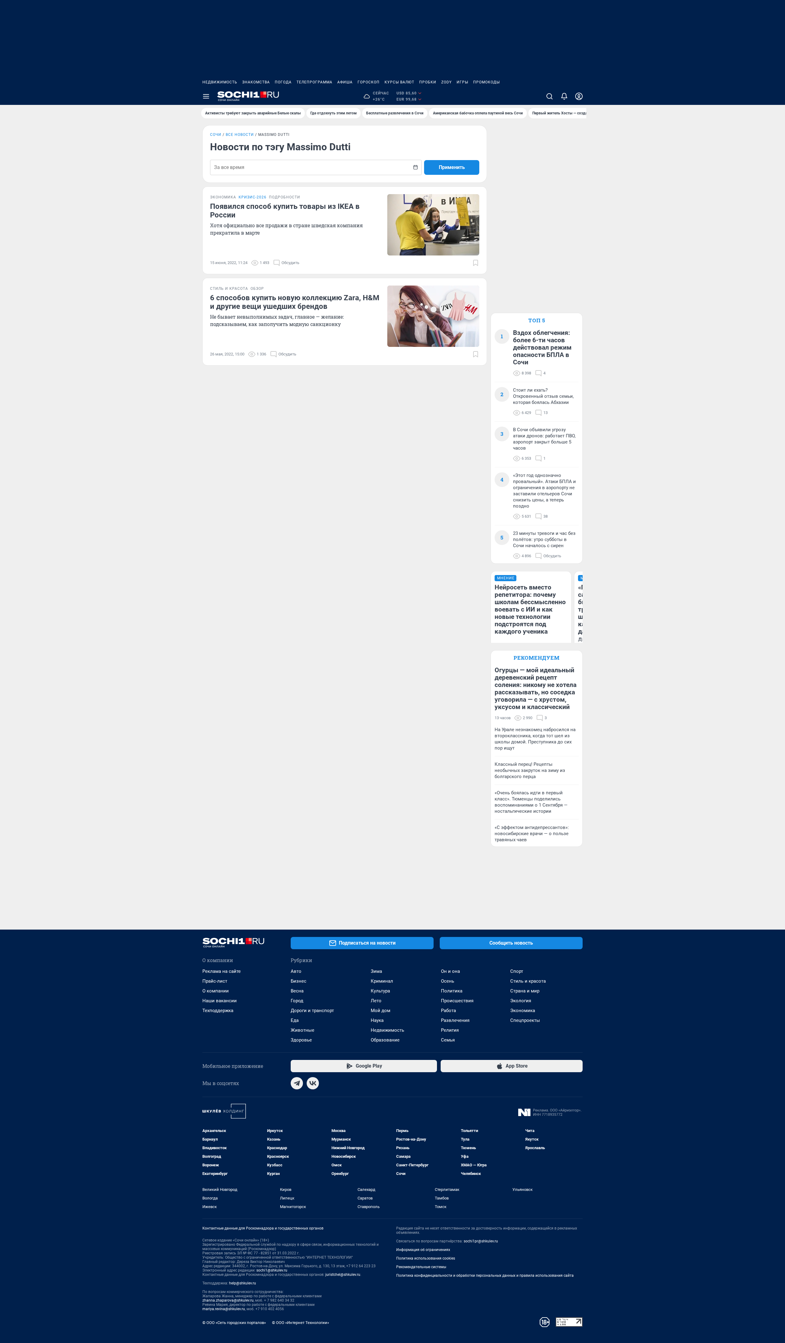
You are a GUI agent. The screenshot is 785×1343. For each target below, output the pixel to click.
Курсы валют (399, 82)
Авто (296, 971)
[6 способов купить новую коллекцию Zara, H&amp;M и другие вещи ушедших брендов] (433, 316)
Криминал (382, 981)
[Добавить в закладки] (475, 263)
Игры (462, 82)
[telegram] (297, 1083)
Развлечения (455, 1020)
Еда (295, 1020)
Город (297, 1000)
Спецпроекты (525, 1020)
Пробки (427, 82)
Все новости (240, 134)
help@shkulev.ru (242, 1283)
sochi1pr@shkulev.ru (481, 1241)
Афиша (345, 82)
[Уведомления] (564, 96)
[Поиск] (549, 96)
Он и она (450, 971)
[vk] (313, 1083)
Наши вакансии (219, 1000)
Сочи (215, 134)
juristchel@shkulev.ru (342, 1274)
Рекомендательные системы (421, 1267)
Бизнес (298, 981)
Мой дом (380, 1010)
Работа (448, 1010)
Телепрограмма (314, 82)
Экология (520, 1000)
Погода (283, 82)
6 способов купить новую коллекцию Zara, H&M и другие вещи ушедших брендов (294, 302)
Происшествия (457, 1000)
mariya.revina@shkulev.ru (223, 1309)
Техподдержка (217, 1010)
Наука (377, 1020)
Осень (447, 981)
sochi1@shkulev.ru (271, 1270)
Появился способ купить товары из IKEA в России (285, 210)
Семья (448, 1040)
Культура (380, 991)
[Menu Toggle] (206, 96)
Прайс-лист (214, 981)
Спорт (516, 971)
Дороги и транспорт (312, 1010)
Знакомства (256, 82)
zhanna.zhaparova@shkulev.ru (228, 1300)
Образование (385, 1040)
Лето (376, 1000)
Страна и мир (524, 991)
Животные (302, 1030)
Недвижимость (219, 82)
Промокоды (486, 82)
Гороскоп (369, 82)
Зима (376, 971)
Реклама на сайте (221, 971)
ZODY (446, 82)
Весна (297, 991)
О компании (215, 991)
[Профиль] (579, 96)
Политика (451, 991)
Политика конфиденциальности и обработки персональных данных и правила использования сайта (485, 1275)
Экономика (522, 1010)
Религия (450, 1030)
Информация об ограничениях (423, 1250)
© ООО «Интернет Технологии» (300, 1322)
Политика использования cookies (425, 1258)
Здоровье (301, 1040)
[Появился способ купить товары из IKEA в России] (433, 224)
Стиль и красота (528, 981)
